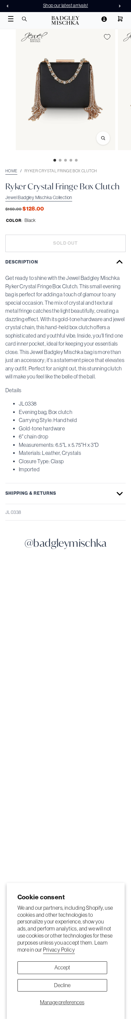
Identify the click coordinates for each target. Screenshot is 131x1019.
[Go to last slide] (9, 6)
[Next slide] (121, 6)
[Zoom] (103, 138)
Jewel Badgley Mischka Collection (38, 197)
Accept (62, 967)
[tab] (54, 160)
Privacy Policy (59, 950)
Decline (62, 985)
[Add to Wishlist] (107, 37)
